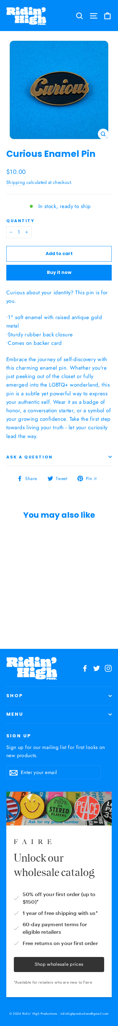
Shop (14, 695)
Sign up (18, 736)
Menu (14, 714)
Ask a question (29, 457)
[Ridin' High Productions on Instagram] (108, 668)
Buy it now (59, 272)
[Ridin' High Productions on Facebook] (84, 668)
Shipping (15, 182)
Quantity (20, 220)
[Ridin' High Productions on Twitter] (96, 668)
